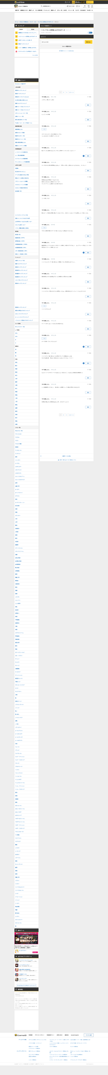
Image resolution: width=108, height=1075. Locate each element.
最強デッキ (31, 10)
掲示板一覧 (17, 234)
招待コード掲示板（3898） (21, 254)
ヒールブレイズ (18, 737)
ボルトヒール (18, 805)
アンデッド (17, 453)
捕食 (16, 802)
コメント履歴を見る (66, 46)
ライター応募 (89, 1035)
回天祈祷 (17, 505)
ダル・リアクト (18, 655)
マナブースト (18, 838)
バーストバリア (18, 717)
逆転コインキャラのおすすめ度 (22, 218)
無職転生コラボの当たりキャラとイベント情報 (28, 32)
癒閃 (16, 867)
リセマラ (77, 10)
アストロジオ (18, 434)
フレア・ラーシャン (20, 756)
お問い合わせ (59, 1035)
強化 (16, 362)
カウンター (17, 515)
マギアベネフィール (20, 818)
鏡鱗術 (16, 544)
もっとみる (35, 55)
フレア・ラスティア (20, 760)
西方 (16, 417)
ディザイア (17, 672)
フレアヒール (18, 753)
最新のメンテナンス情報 (21, 145)
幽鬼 (16, 404)
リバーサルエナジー (20, 887)
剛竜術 (16, 580)
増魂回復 (17, 639)
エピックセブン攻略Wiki (34, 1054)
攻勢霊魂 (17, 571)
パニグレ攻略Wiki (74, 1056)
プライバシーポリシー (39, 1035)
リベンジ (17, 900)
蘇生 (16, 646)
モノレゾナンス (18, 864)
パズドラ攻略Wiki (53, 1046)
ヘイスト (17, 769)
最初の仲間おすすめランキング (22, 310)
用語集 (16, 168)
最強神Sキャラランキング (21, 270)
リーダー (17, 903)
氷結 (16, 743)
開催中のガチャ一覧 (20, 136)
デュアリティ (18, 691)
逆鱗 (16, 554)
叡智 (16, 411)
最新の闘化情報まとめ (20, 142)
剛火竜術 (17, 567)
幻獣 (16, 385)
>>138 (44, 338)
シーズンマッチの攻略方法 (21, 152)
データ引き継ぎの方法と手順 (22, 175)
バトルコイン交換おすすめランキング (24, 320)
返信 (88, 105)
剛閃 (16, 574)
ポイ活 (68, 2)
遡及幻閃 (17, 642)
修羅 (16, 408)
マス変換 (17, 835)
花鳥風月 (17, 528)
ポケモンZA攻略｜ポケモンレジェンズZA (37, 1039)
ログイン (91, 2)
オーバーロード (18, 492)
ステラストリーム (19, 632)
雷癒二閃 (17, 877)
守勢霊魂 (17, 619)
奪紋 (16, 649)
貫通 (16, 535)
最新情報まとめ (18, 129)
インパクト (17, 460)
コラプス (17, 597)
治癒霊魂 (17, 668)
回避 (16, 509)
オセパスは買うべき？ (20, 225)
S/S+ (16, 333)
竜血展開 (17, 906)
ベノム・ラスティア (20, 789)
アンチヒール (18, 450)
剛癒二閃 (17, 577)
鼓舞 (16, 593)
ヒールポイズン (18, 740)
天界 (16, 378)
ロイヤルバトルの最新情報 (21, 158)
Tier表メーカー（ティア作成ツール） (24, 123)
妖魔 (16, 424)
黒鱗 (16, 590)
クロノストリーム (19, 551)
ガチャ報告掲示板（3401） (21, 251)
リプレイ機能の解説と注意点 (22, 228)
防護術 (16, 799)
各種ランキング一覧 (20, 260)
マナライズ (17, 841)
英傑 (16, 414)
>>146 (44, 227)
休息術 (16, 541)
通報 (90, 96)
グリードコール (18, 548)
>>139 (44, 306)
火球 (16, 522)
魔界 (16, 382)
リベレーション (18, 896)
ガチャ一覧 (59, 10)
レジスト (17, 916)
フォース (17, 747)
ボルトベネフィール (20, 808)
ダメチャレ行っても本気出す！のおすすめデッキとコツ (28, 51)
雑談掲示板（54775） (20, 237)
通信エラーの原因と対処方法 (22, 178)
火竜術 (16, 531)
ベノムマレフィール (20, 782)
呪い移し (17, 714)
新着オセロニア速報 (20, 132)
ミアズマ (17, 848)
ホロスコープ (18, 815)
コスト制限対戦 (38, 10)
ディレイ (17, 659)
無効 (16, 861)
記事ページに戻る (67, 456)
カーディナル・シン (20, 502)
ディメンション (18, 675)
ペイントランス (18, 773)
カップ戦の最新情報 (20, 155)
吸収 (16, 538)
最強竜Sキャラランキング (21, 277)
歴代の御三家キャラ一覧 (21, 119)
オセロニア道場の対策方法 (21, 188)
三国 (16, 398)
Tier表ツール (90, 10)
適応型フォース (18, 678)
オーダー (17, 489)
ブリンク (17, 750)
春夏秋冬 (17, 623)
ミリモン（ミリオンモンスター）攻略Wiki (58, 1060)
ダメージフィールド (20, 652)
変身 (16, 792)
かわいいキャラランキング (21, 313)
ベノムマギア (18, 779)
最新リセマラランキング (21, 103)
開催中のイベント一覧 (20, 139)
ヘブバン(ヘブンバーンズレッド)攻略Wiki (58, 1054)
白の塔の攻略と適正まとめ (21, 100)
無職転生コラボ (24, 10)
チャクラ (17, 662)
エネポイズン (18, 473)
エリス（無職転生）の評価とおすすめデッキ (28, 47)
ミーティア (17, 851)
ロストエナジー (18, 919)
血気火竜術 (17, 558)
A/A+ (16, 336)
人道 (16, 401)
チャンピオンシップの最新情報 (22, 162)
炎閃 (16, 483)
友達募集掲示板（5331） (21, 247)
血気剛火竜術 (18, 561)
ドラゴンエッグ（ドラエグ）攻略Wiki (78, 1060)
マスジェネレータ (19, 831)
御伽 (16, 395)
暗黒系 (16, 447)
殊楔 (16, 616)
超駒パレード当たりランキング (22, 106)
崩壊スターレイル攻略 (33, 1046)
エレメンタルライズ (20, 479)
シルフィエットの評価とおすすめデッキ (27, 36)
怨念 (16, 499)
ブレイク (17, 763)
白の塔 (65, 10)
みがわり (17, 854)
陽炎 (16, 525)
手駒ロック (17, 681)
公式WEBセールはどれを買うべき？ (23, 221)
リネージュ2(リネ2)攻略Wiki (76, 1054)
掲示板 (32, 29)
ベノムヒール (18, 776)
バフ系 (16, 724)
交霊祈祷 (17, 584)
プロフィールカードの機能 (21, 181)
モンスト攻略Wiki (74, 1046)
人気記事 (21, 29)
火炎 (16, 518)
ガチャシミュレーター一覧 (21, 113)
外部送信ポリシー (50, 1035)
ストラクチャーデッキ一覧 (21, 215)
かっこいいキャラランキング (22, 317)
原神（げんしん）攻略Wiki (34, 1051)
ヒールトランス (18, 730)
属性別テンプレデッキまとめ (22, 97)
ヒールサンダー (18, 734)
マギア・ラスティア (20, 828)
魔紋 (16, 844)
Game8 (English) (75, 1035)
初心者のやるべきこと (20, 171)
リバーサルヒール (19, 890)
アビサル (17, 437)
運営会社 (67, 1035)
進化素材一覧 (18, 191)
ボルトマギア (18, 812)
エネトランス (18, 470)
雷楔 (16, 870)
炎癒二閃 (17, 486)
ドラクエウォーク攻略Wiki (34, 1048)
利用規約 (30, 1035)
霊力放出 (17, 913)
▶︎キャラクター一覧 (20, 326)
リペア (16, 893)
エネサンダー (18, 466)
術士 (16, 388)
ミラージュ (17, 857)
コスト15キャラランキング (21, 280)
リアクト (17, 880)
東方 (16, 375)
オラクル (17, 496)
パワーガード (18, 727)
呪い (16, 711)
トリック (17, 707)
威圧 (16, 456)
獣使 (16, 372)
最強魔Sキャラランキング (21, 273)
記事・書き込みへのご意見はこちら (68, 460)
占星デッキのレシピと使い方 (25, 40)
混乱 (16, 606)
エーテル (17, 463)
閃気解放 (17, 636)
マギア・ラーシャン (20, 825)
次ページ (71, 92)
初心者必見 (83, 10)
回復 (16, 512)
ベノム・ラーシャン (20, 786)
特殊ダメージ (18, 701)
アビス (16, 440)
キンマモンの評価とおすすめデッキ (53, 30)
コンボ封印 (17, 603)
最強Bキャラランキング (20, 307)
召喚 (16, 626)
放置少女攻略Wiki (32, 1056)
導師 (16, 369)
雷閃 (16, 874)
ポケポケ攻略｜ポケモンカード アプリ (78, 1043)
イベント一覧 (71, 10)
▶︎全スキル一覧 (18, 430)
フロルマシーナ (18, 766)
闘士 (16, 365)
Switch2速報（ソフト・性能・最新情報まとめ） (80, 1039)
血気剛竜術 (17, 564)
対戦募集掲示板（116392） (21, 244)
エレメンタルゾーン (20, 476)
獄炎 (16, 587)
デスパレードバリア (20, 685)
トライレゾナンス (19, 704)
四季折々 (17, 613)
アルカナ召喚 (18, 443)
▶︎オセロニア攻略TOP (20, 84)
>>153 (44, 129)
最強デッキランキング (23, 44)
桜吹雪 (16, 610)
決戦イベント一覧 (19, 116)
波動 (16, 720)
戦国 (16, 391)
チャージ (17, 665)
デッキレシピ (46, 10)
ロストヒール (18, 923)
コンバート (17, 600)
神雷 (16, 629)
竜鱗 (16, 910)
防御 (16, 795)
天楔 (16, 694)
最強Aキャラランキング (20, 283)
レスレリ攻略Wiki (32, 1060)
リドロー (17, 883)
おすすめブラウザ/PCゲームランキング (27, 985)
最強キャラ (53, 10)
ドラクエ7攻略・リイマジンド (35, 1043)
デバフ (16, 688)
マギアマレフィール (20, 822)
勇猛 (16, 421)
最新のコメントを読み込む (67, 51)
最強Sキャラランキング (20, 90)
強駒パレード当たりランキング (22, 110)
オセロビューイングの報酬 (21, 184)
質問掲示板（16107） (20, 241)
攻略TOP (17, 10)
